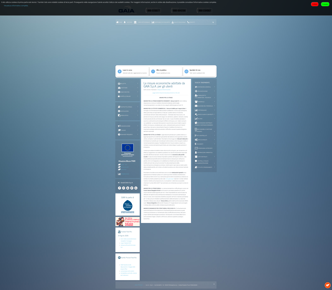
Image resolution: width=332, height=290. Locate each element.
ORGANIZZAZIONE (202, 91)
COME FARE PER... (125, 92)
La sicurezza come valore (127, 271)
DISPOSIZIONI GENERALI (204, 87)
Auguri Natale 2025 (126, 243)
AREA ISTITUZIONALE (144, 22)
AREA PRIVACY (139, 285)
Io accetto (325, 4)
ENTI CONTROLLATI (201, 135)
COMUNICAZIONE (125, 126)
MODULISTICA (124, 115)
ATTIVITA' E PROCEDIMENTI (204, 167)
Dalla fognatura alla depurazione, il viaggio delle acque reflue (128, 267)
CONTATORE (123, 88)
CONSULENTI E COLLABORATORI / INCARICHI (203, 96)
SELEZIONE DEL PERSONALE (205, 106)
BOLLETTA (123, 83)
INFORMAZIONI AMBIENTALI (205, 152)
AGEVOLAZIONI (124, 111)
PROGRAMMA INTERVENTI (205, 148)
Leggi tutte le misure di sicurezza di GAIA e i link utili (166, 93)
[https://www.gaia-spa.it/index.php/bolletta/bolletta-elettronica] (166, 40)
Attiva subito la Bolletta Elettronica (166, 56)
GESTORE (129, 22)
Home (120, 22)
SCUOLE (123, 130)
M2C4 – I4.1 (124, 164)
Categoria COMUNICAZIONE (163, 89)
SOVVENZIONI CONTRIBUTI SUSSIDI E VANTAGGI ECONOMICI (204, 124)
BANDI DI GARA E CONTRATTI (205, 114)
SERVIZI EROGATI (202, 140)
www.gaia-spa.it (169, 178)
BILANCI (200, 118)
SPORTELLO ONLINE (125, 96)
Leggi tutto (166, 60)
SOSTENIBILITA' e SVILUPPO (162, 22)
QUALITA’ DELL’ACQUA (180, 22)
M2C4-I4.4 (123, 169)
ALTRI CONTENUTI (202, 156)
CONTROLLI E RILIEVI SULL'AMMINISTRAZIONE (202, 162)
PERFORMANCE (202, 110)
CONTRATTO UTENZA (126, 107)
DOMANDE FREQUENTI (126, 134)
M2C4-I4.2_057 (125, 167)
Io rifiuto (315, 4)
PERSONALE (200, 101)
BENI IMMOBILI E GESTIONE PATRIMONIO (203, 130)
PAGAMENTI (199, 144)
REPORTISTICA (125, 174)
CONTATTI (192, 22)
